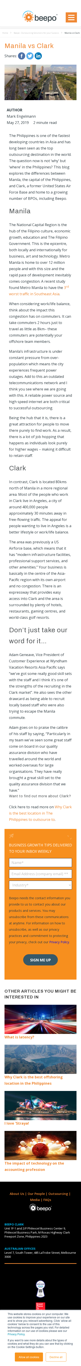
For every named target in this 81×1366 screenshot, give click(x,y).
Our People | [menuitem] (38, 1194)
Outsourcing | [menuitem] (60, 1194)
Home (5, 32)
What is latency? (19, 1037)
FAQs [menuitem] (47, 1200)
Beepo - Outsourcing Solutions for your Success (36, 32)
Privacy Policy (16, 1334)
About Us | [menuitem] (19, 1194)
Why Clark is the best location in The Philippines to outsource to (40, 813)
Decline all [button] (56, 1357)
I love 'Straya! (16, 1123)
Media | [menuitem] (36, 1200)
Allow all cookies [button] (29, 1357)
